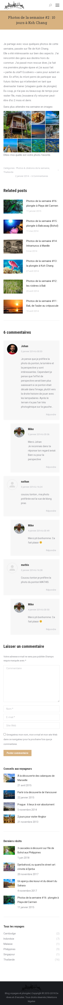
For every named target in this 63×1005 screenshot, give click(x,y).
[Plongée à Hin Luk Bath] (38, 146)
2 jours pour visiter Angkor (32, 816)
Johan (24, 346)
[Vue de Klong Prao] (24, 146)
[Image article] (13, 207)
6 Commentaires (39, 176)
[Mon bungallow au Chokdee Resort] (17, 124)
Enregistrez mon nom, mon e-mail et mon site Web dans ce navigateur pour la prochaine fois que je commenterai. (30, 739)
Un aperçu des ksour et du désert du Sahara (37, 883)
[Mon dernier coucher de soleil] (38, 132)
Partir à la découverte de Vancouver (37, 792)
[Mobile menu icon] (57, 5)
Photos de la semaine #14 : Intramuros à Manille (42, 243)
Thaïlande (8, 172)
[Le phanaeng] (38, 118)
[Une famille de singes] (52, 132)
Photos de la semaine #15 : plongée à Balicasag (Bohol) (42, 223)
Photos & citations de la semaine (32, 168)
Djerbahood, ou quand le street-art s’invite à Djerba (36, 866)
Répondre (51, 414)
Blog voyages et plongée (17, 993)
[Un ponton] (11, 146)
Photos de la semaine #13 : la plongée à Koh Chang (42, 263)
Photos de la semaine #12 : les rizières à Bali (42, 283)
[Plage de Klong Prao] (52, 118)
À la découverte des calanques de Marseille (36, 778)
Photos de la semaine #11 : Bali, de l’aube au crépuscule (42, 303)
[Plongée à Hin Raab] (52, 146)
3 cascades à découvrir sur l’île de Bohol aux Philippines (36, 850)
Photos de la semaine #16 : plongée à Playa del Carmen (42, 203)
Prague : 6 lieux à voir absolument (36, 804)
